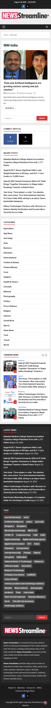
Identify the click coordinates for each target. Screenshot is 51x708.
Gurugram (9, 557)
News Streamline (10, 93)
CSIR (35, 535)
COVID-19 (9, 535)
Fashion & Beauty (11, 262)
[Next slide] (45, 355)
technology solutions (14, 606)
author (29, 522)
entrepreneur (22, 548)
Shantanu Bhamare (36, 597)
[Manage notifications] (45, 703)
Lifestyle (8, 287)
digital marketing (12, 539)
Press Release (10, 306)
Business (8, 248)
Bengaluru (21, 526)
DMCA (39, 688)
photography (36, 588)
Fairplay (27, 553)
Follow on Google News (25, 691)
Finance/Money (10, 267)
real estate (29, 592)
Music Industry (21, 588)
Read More (10, 108)
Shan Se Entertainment (15, 597)
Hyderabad (21, 557)
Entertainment (10, 258)
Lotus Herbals (11, 579)
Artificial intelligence (14, 522)
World (6, 345)
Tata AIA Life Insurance (23, 601)
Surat (7, 601)
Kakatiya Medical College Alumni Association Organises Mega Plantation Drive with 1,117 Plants (24, 162)
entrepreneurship (13, 553)
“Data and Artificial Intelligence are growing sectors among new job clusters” (22, 86)
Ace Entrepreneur (13, 517)
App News (8, 233)
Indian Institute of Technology (18, 561)
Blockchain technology (15, 530)
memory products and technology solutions (24, 583)
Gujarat (37, 553)
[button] (3, 26)
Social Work (9, 320)
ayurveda (39, 522)
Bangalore (9, 526)
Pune (18, 592)
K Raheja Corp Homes (14, 575)
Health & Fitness (11, 282)
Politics (7, 301)
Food (6, 272)
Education (8, 253)
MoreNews (36, 702)
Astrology (8, 238)
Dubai (36, 544)
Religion (7, 311)
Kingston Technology (14, 570)
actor (26, 517)
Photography (9, 296)
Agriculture (9, 228)
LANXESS (31, 575)
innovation (26, 566)
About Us (12, 688)
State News (9, 330)
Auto (6, 243)
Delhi (42, 535)
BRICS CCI (32, 530)
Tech (15, 76)
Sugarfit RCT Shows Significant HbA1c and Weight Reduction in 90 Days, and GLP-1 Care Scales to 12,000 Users (24, 173)
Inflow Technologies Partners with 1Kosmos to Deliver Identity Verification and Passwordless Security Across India (25, 209)
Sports (7, 325)
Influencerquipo (12, 566)
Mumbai (8, 588)
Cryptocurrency (23, 535)
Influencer (39, 561)
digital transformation (14, 544)
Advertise (21, 688)
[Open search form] (47, 27)
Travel (6, 340)
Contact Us (30, 688)
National (7, 291)
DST (29, 544)
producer (9, 592)
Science (8, 76)
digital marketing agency (34, 539)
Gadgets (7, 277)
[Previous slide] (42, 355)
